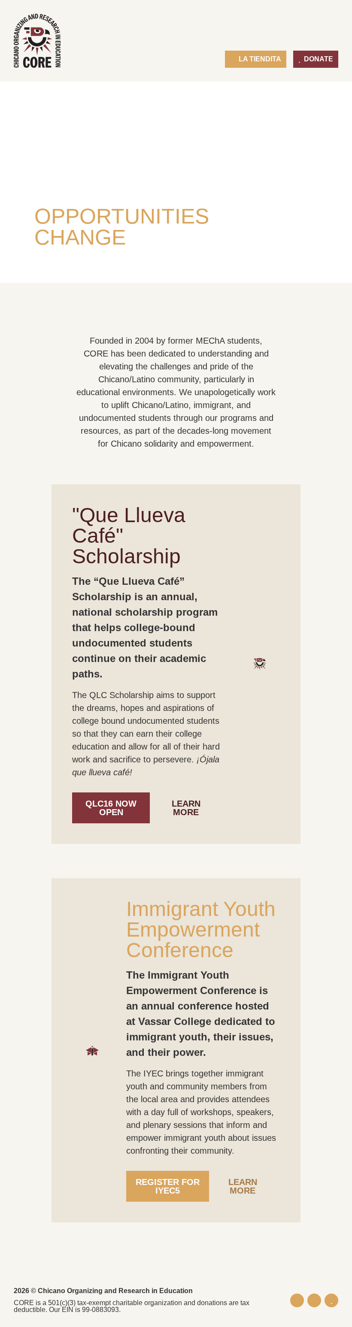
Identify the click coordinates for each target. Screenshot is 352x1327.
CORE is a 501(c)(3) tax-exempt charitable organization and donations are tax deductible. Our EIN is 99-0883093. (131, 1306)
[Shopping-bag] (314, 1300)
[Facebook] (297, 1300)
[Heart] (331, 1300)
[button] (331, 36)
